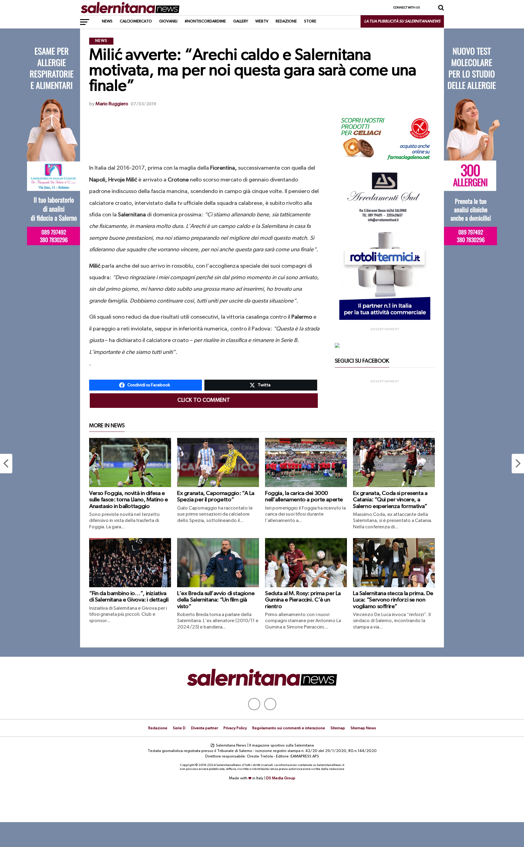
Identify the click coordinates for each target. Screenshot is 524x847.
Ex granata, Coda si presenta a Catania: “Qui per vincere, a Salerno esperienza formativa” (390, 499)
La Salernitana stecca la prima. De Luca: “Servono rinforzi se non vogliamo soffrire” (393, 600)
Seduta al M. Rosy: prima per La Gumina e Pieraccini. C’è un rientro (303, 600)
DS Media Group (280, 778)
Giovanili (168, 21)
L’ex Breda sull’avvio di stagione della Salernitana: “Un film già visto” (215, 600)
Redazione (286, 21)
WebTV (261, 21)
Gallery (240, 21)
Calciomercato (136, 21)
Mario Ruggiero (112, 104)
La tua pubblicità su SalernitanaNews (402, 21)
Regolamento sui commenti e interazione (288, 728)
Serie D (179, 728)
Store (310, 21)
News (107, 21)
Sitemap (338, 728)
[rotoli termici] (384, 318)
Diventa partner (204, 728)
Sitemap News (363, 728)
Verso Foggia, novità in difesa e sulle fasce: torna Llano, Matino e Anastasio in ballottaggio (128, 499)
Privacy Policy (235, 728)
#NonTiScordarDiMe (205, 21)
